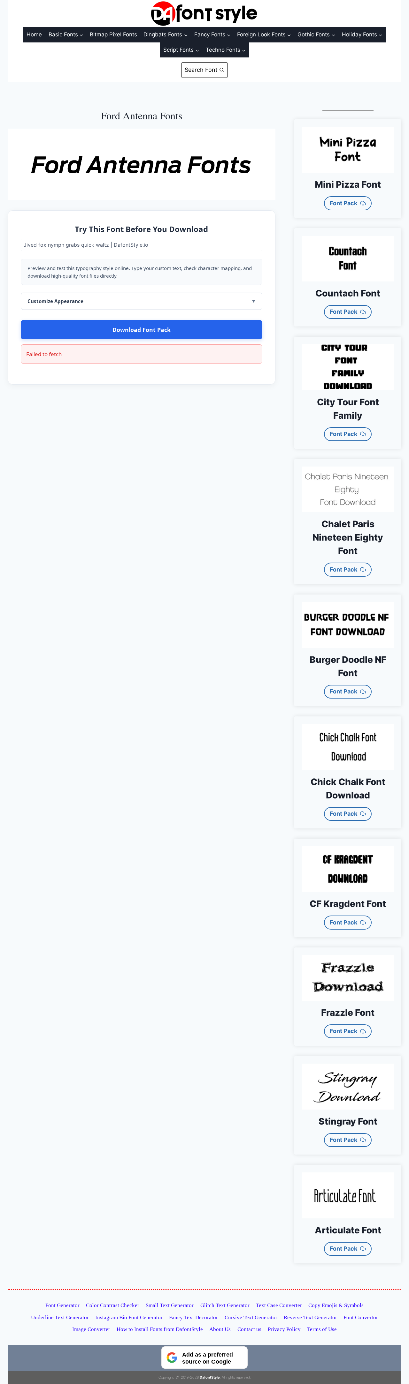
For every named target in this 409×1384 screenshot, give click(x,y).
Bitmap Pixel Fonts (113, 34)
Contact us (249, 1329)
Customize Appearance (55, 301)
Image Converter (91, 1329)
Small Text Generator (170, 1305)
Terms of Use (322, 1329)
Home (34, 34)
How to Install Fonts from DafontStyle (160, 1329)
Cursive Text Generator (251, 1317)
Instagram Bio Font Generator (129, 1317)
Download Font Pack (141, 329)
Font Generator (62, 1305)
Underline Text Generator (60, 1317)
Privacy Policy (284, 1329)
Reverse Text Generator (310, 1317)
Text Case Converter (279, 1305)
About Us (220, 1329)
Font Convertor (360, 1317)
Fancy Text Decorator (193, 1317)
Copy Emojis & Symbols (336, 1305)
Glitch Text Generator (225, 1305)
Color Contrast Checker (112, 1305)
